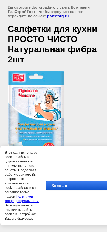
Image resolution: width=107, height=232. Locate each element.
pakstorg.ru (58, 16)
